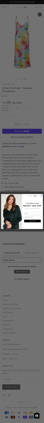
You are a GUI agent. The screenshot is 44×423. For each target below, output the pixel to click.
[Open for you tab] (36, 416)
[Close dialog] (41, 195)
